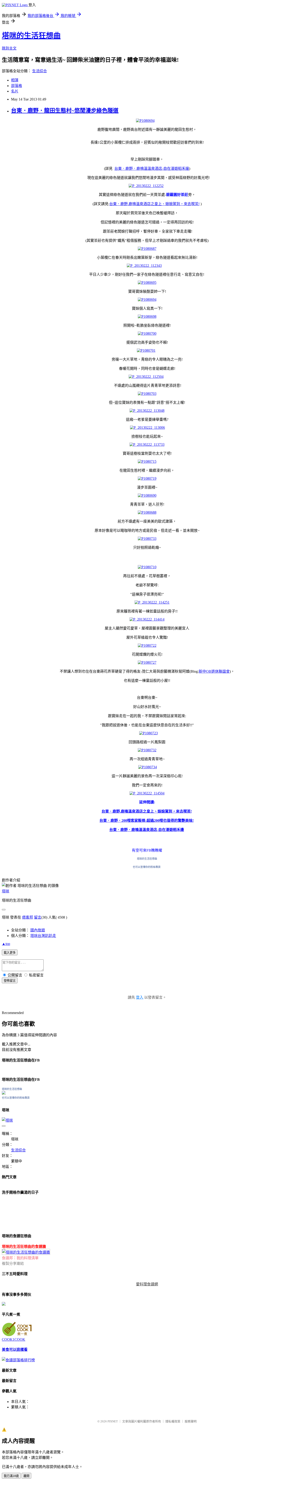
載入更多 (10, 952)
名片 (14, 91)
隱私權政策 (172, 1421)
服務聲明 (191, 1421)
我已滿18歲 (11, 1476)
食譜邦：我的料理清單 (20, 1258)
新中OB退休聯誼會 (214, 671)
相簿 (14, 80)
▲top (6, 944)
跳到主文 (9, 48)
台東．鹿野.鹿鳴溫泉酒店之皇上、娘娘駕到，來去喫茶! (154, 204)
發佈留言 (10, 980)
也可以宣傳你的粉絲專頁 (147, 867)
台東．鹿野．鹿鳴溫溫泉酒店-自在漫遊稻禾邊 (151, 168)
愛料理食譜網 (147, 1284)
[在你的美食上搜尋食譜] (18, 1360)
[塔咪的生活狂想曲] (4, 1093)
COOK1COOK (13, 1339)
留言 (37, 917)
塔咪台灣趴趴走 (43, 936)
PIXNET (112, 1421)
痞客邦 (27, 917)
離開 (26, 1476)
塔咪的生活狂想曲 (31, 35)
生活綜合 (39, 71)
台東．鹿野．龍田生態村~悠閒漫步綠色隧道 (65, 111)
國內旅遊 (37, 930)
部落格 (16, 86)
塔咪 (5, 891)
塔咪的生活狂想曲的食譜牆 (24, 1246)
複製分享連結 (13, 1263)
